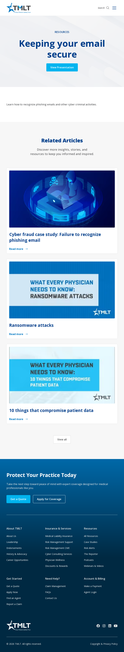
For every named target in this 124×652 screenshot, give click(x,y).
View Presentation (62, 67)
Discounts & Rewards (56, 565)
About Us (11, 536)
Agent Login (90, 592)
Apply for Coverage (49, 499)
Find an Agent (13, 598)
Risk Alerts (89, 548)
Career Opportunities (17, 559)
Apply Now (12, 592)
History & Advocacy (16, 554)
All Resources (91, 536)
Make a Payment (93, 586)
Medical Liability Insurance (58, 536)
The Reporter (91, 554)
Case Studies (90, 542)
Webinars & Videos (94, 565)
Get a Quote (18, 499)
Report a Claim (14, 604)
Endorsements (14, 548)
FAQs (48, 592)
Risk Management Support (59, 542)
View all (62, 439)
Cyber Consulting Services (58, 554)
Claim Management (55, 586)
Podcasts (89, 559)
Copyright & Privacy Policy (104, 643)
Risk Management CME (57, 548)
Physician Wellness (55, 559)
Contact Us (51, 598)
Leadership (12, 542)
